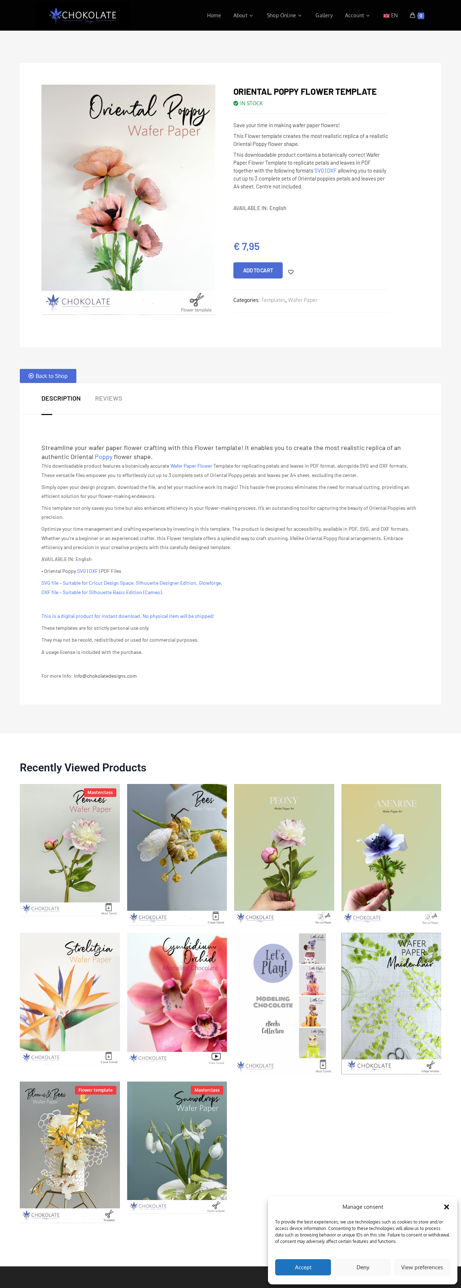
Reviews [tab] (108, 398)
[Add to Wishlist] (291, 272)
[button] (446, 1207)
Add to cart (258, 270)
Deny (363, 1267)
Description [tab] (61, 398)
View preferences (422, 1267)
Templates (273, 300)
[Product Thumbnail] (70, 850)
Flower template (96, 1090)
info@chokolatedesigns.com (105, 676)
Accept (303, 1267)
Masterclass (100, 792)
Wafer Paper (302, 300)
